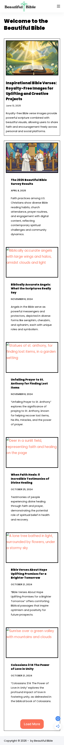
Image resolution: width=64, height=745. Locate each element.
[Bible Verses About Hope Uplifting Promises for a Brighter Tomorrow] (32, 547)
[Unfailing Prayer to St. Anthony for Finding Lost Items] (32, 357)
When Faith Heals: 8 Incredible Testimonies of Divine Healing (30, 478)
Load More (32, 724)
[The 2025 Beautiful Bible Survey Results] (32, 158)
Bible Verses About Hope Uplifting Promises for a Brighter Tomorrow (29, 574)
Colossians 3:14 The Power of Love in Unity (30, 667)
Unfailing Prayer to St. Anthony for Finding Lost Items (29, 383)
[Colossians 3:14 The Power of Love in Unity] (32, 642)
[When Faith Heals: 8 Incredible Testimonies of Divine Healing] (32, 452)
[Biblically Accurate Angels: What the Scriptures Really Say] (32, 262)
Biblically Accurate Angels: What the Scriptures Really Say (31, 288)
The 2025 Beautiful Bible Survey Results (29, 182)
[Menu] (58, 6)
